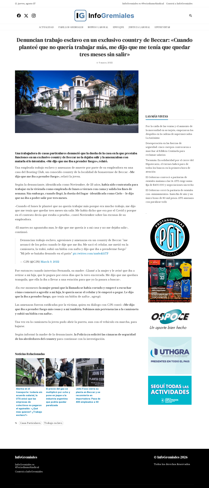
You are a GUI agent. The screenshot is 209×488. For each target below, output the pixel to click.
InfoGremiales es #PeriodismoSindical (143, 3)
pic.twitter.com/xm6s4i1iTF (90, 253)
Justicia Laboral (139, 27)
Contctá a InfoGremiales (179, 3)
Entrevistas (162, 27)
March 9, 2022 (50, 261)
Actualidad (46, 27)
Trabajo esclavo (53, 423)
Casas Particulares (30, 423)
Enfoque (118, 27)
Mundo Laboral (98, 27)
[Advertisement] (76, 143)
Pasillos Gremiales (70, 27)
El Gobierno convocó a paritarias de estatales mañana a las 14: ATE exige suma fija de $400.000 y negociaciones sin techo (170, 181)
